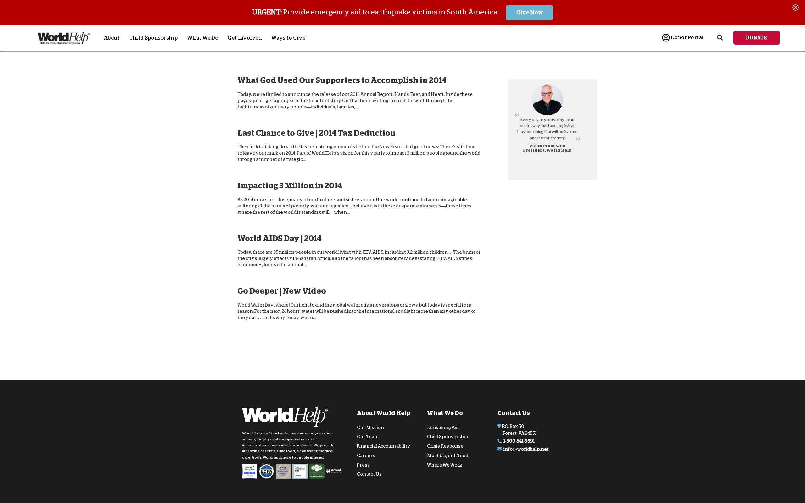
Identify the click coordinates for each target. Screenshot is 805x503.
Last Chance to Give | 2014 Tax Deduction (316, 133)
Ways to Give (288, 38)
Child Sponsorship (153, 38)
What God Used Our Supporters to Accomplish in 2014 (342, 80)
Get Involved (245, 38)
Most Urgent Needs (449, 455)
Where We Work (444, 464)
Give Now (529, 12)
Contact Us (369, 474)
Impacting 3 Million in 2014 (289, 186)
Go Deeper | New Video (281, 291)
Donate (756, 38)
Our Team (368, 436)
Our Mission (370, 427)
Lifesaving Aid (443, 427)
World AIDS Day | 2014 (279, 238)
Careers (366, 455)
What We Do (202, 38)
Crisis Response (445, 446)
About (112, 38)
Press (363, 464)
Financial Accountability (383, 446)
